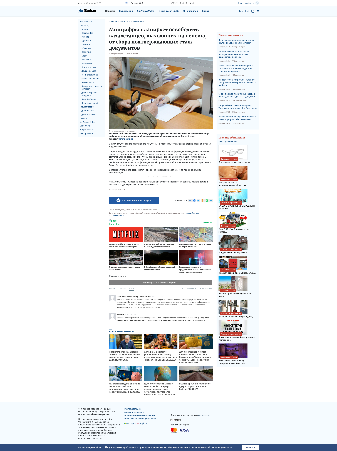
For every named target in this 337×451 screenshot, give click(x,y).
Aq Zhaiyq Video (145, 11)
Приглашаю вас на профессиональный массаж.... (234, 183)
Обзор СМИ (85, 126)
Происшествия (88, 67)
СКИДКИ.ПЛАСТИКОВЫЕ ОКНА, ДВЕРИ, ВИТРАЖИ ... (237, 206)
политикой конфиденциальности (215, 447)
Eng (247, 11)
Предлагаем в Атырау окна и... (234, 251)
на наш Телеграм (192, 213)
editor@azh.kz (118, 216)
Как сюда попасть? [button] (228, 141)
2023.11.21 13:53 (157, 296)
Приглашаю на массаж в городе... (235, 160)
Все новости (86, 21)
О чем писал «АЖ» (169, 11)
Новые (112, 288)
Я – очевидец (190, 11)
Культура (85, 44)
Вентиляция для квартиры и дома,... (236, 315)
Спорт (205, 11)
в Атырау (85, 25)
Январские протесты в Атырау (91, 87)
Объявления (126, 11)
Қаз (241, 11)
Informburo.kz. (126, 139)
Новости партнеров (121, 331)
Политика (86, 52)
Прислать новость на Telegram (136, 200)
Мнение (85, 37)
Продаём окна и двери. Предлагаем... (237, 271)
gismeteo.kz (204, 415)
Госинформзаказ (89, 75)
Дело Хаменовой (89, 103)
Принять (250, 447)
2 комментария (132, 54)
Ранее (131, 288)
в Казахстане (87, 107)
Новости (110, 11)
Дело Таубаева (88, 99)
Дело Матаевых (89, 114)
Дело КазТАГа (87, 110)
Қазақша (131, 423)
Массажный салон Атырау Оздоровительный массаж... (232, 360)
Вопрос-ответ (86, 129)
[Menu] (258, 11)
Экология (86, 59)
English (143, 423)
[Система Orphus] (175, 420)
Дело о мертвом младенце (89, 94)
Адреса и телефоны (134, 412)
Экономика (86, 63)
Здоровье (86, 40)
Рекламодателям (132, 409)
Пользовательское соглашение (139, 415)
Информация (86, 133)
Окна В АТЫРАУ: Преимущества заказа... (234, 229)
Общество (86, 48)
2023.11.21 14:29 (130, 314)
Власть (84, 29)
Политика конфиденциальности (140, 418)
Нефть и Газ (87, 33)
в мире (84, 118)
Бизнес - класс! (88, 82)
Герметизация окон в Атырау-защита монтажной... (237, 337)
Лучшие (122, 288)
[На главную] (87, 11)
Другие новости (89, 71)
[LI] (176, 409)
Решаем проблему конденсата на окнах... (235, 293)
